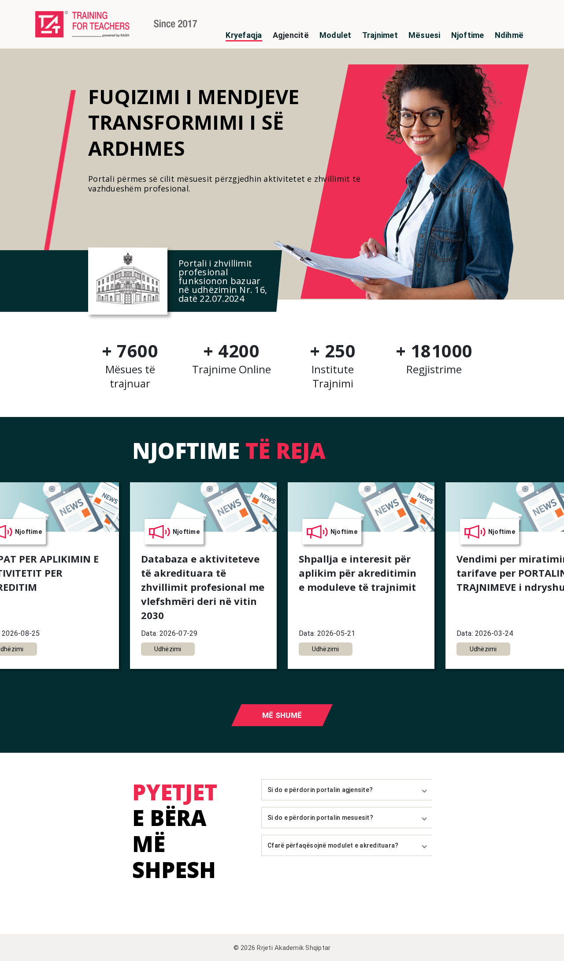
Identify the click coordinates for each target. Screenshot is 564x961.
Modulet (335, 35)
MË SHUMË (282, 715)
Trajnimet (380, 35)
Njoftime (467, 35)
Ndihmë (509, 35)
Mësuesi (424, 35)
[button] (347, 790)
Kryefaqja (244, 35)
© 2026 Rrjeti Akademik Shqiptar (282, 948)
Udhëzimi (168, 649)
